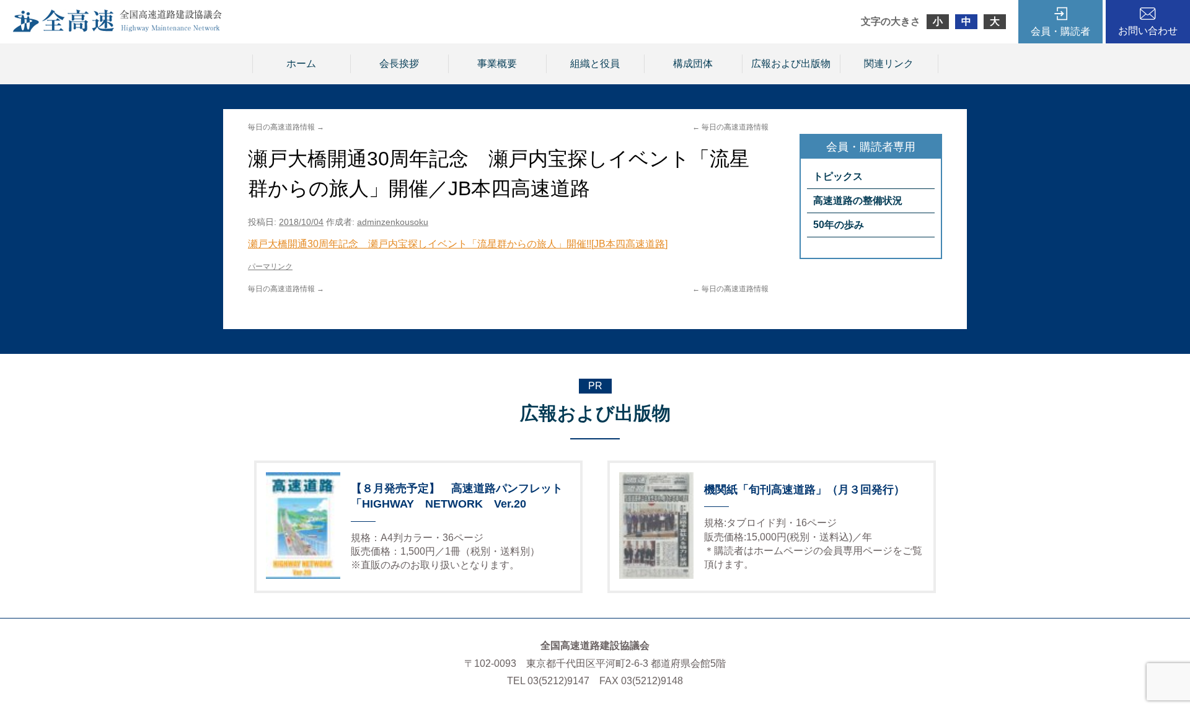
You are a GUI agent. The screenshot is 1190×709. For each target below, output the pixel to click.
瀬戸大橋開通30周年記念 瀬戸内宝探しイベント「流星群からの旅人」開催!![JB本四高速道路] (458, 244)
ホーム (301, 63)
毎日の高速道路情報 (730, 127)
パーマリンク (270, 266)
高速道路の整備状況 (857, 200)
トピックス (838, 176)
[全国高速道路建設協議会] (117, 29)
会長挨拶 (399, 63)
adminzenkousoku (392, 222)
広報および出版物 (791, 63)
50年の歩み (838, 224)
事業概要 (497, 63)
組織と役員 (595, 63)
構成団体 (693, 63)
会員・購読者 (1060, 31)
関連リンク (889, 63)
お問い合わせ (1148, 30)
